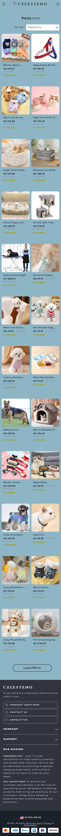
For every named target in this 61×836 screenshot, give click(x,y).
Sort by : (19, 27)
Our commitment (14, 782)
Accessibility (30, 825)
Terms (40, 823)
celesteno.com (12, 756)
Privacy (48, 823)
